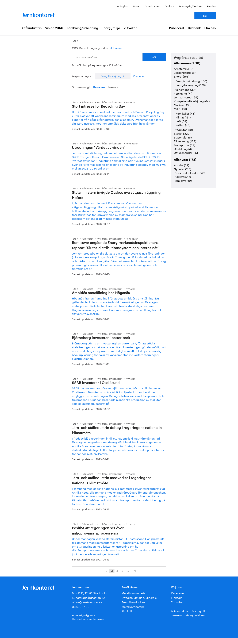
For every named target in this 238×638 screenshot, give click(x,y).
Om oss (210, 28)
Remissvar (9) (183, 180)
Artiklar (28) (181, 165)
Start (75, 40)
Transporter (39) (184, 145)
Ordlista (169, 6)
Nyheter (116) (182, 169)
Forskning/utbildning (82, 28)
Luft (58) (181, 121)
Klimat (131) (183, 117)
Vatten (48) (183, 124)
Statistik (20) (182, 133)
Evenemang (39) (184, 89)
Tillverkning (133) (185, 141)
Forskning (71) (183, 93)
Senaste (113, 87)
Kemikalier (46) (185, 113)
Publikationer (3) (184, 176)
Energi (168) (181, 76)
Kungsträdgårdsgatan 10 (88, 597)
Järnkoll (127, 611)
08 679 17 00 (80, 606)
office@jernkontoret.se (87, 602)
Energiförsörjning (111, 76)
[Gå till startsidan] (38, 14)
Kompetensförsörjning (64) (192, 101)
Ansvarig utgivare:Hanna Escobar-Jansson (88, 617)
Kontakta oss (152, 6)
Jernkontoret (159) (186, 97)
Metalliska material (134, 593)
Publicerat (176, 28)
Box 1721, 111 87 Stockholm (90, 593)
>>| (134, 570)
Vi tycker (130, 28)
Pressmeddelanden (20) (189, 172)
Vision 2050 (54, 28)
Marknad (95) (182, 104)
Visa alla (138, 75)
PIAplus (211, 6)
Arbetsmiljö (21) (184, 68)
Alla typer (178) (185, 159)
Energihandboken (133, 602)
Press (136, 6)
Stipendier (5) (183, 137)
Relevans (99, 87)
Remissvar (132, 143)
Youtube (176, 602)
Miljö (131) (180, 108)
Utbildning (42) (183, 148)
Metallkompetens (133, 606)
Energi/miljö (111, 28)
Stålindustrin (32, 28)
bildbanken (116, 47)
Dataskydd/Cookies (190, 6)
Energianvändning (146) (191, 81)
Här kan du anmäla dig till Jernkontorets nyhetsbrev (188, 613)
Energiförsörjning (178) (191, 84)
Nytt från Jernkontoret (109, 102)
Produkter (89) (183, 129)
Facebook (177, 593)
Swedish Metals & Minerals (139, 597)
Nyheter (130, 102)
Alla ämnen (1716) (187, 63)
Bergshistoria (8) (184, 72)
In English (122, 6)
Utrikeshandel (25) (186, 152)
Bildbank (194, 28)
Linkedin (176, 597)
